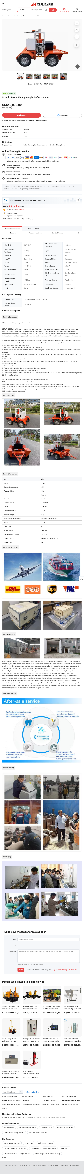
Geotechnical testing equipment (52, 1104)
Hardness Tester (46, 1127)
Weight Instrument (49, 1148)
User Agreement (54, 1165)
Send (21, 970)
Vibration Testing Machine (37, 1133)
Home (4, 16)
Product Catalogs (33, 1092)
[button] (74, 233)
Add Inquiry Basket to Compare (42, 84)
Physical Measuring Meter (27, 1127)
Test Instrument (27, 16)
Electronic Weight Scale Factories (15, 1148)
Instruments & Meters (14, 16)
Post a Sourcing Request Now (65, 970)
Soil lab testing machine (70, 1104)
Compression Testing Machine (14, 1133)
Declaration (64, 1165)
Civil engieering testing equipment (32, 1104)
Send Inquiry (22, 115)
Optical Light (28, 1143)
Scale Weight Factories (45, 1143)
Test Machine (38, 16)
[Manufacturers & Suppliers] (42, 4)
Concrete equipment (49, 1100)
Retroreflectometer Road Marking (72, 1100)
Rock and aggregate (69, 1096)
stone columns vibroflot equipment (12, 1100)
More (4, 1158)
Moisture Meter (9, 1127)
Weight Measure (24, 1154)
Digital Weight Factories (12, 1143)
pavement (25, 1100)
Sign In (5, 218)
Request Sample (41, 120)
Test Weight (35, 1148)
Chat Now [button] (64, 115)
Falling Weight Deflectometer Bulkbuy (47, 1154)
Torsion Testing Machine (65, 1127)
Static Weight (64, 1148)
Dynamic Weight (9, 1154)
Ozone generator (47, 1096)
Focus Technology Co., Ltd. (28, 1165)
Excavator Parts (27, 1096)
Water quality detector (9, 1096)
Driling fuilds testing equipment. (12, 1104)
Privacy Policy (74, 1165)
